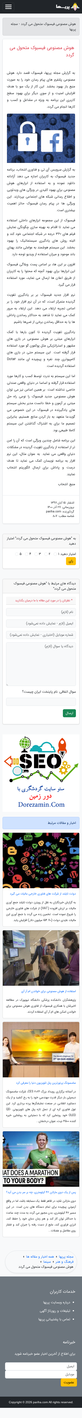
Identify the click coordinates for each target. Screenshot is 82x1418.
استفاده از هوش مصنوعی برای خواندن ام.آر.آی (48, 991)
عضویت (68, 1382)
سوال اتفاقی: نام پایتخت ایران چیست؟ (49, 691)
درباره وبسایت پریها (56, 1302)
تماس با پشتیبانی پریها (54, 1319)
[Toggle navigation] (8, 7)
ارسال (69, 713)
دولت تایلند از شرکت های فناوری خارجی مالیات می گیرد (43, 894)
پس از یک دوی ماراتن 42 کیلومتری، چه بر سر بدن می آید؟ (41, 1192)
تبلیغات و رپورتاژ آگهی (55, 1310)
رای (71, 561)
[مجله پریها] (67, 7)
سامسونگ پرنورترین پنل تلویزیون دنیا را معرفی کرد (46, 1083)
